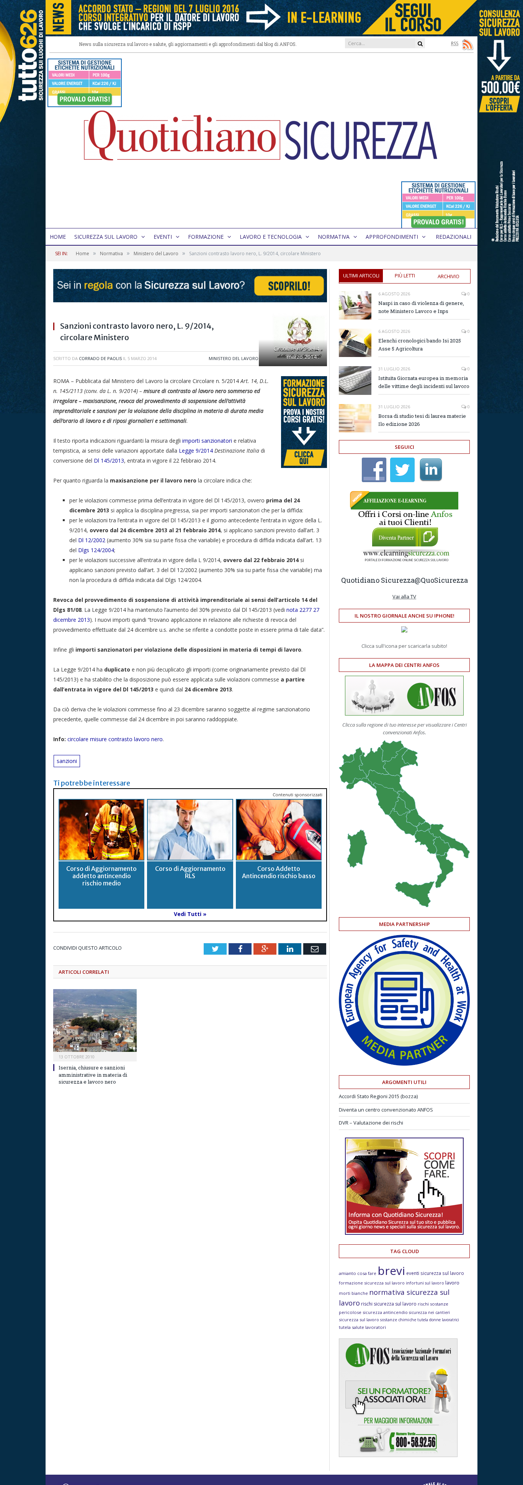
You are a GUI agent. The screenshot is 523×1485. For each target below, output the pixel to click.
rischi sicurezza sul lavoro (389, 1304)
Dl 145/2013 (109, 460)
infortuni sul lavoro (425, 1283)
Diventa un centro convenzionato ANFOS (386, 1109)
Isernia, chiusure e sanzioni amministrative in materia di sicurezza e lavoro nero (93, 1074)
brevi (391, 1270)
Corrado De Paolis (100, 358)
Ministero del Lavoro (233, 358)
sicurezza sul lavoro (359, 1319)
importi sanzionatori (207, 440)
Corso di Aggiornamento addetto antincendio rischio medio (101, 876)
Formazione (206, 236)
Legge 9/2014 (196, 450)
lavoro (452, 1283)
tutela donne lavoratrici (438, 1319)
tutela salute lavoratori (362, 1327)
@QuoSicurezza (441, 580)
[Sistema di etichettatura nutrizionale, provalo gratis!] (84, 103)
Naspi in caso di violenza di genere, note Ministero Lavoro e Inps (421, 307)
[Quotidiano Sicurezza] (261, 140)
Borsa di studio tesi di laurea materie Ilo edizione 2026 (422, 419)
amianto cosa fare (357, 1273)
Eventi (163, 236)
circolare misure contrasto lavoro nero (114, 739)
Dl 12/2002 (91, 540)
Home (58, 236)
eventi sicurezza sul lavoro (435, 1273)
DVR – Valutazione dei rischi (371, 1122)
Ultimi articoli (361, 275)
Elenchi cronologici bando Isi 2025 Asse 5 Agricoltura (419, 344)
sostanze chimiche (398, 1319)
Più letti (405, 275)
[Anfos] (398, 1455)
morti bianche (353, 1293)
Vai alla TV (404, 596)
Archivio (448, 276)
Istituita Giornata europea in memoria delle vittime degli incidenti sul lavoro (423, 382)
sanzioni (67, 761)
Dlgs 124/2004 (96, 550)
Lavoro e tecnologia (271, 236)
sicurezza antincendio (385, 1312)
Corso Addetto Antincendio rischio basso (278, 872)
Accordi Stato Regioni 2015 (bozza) (378, 1096)
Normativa (334, 236)
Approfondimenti (392, 236)
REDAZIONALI (453, 236)
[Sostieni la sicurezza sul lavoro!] (404, 1232)
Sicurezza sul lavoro (105, 236)
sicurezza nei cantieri (429, 1312)
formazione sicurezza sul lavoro (372, 1283)
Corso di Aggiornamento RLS (190, 872)
